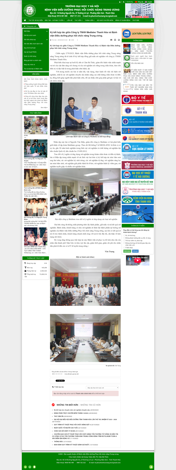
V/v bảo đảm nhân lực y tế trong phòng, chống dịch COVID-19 (35, 95)
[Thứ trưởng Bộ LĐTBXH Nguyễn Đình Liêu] (35, 178)
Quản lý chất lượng (30, 56)
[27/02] (35, 125)
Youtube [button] (135, 20)
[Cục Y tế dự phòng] (138, 131)
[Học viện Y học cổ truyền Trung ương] (138, 182)
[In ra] (115, 40)
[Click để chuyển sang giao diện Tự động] (25, 466)
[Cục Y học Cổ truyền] (138, 138)
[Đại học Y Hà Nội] (138, 165)
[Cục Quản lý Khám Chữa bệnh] (138, 121)
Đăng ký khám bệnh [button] (122, 20)
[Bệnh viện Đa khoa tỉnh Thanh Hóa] (138, 200)
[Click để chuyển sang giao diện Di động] (34, 466)
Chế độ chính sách (30, 35)
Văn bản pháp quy (30, 39)
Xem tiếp (44, 107)
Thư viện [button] (78, 20)
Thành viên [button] (89, 20)
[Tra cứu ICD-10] (138, 214)
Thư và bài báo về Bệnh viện (33, 69)
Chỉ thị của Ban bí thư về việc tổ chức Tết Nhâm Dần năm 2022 (35, 79)
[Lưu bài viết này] (119, 40)
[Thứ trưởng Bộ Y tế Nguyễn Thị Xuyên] (35, 148)
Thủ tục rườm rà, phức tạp (133, 240)
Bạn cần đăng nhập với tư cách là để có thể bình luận (79, 393)
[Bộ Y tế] (138, 99)
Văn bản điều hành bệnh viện (33, 44)
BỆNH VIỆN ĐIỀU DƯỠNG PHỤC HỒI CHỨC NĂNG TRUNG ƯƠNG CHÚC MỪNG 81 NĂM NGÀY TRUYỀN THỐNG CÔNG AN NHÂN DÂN (141, 49)
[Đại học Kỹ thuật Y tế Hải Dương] (138, 174)
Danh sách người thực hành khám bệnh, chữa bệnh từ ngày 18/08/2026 (141, 58)
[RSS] (124, 2)
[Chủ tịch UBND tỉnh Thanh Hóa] (35, 236)
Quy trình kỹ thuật (29, 48)
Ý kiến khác (129, 248)
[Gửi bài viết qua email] (111, 40)
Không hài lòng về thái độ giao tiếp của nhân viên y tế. (137, 244)
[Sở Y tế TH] (138, 110)
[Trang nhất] (25, 20)
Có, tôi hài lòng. (130, 235)
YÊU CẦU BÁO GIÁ (137, 63)
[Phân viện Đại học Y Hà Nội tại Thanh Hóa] (138, 190)
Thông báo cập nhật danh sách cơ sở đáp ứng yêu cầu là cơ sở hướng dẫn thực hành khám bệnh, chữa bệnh (35, 103)
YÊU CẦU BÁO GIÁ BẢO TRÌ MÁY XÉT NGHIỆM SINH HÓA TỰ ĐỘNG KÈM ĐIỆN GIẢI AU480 (137, 88)
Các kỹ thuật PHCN (30, 52)
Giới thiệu (27, 31)
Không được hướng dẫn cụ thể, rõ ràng (138, 238)
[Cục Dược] (138, 147)
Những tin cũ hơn (90, 404)
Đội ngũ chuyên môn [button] (105, 20)
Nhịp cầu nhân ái (29, 64)
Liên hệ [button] (69, 20)
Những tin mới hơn (67, 404)
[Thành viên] (120, 2)
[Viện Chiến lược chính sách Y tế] (138, 156)
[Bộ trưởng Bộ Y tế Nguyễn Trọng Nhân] (35, 207)
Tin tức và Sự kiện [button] (36, 20)
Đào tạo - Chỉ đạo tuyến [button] (54, 20)
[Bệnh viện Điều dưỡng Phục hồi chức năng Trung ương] (29, 10)
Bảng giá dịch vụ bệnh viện (32, 60)
